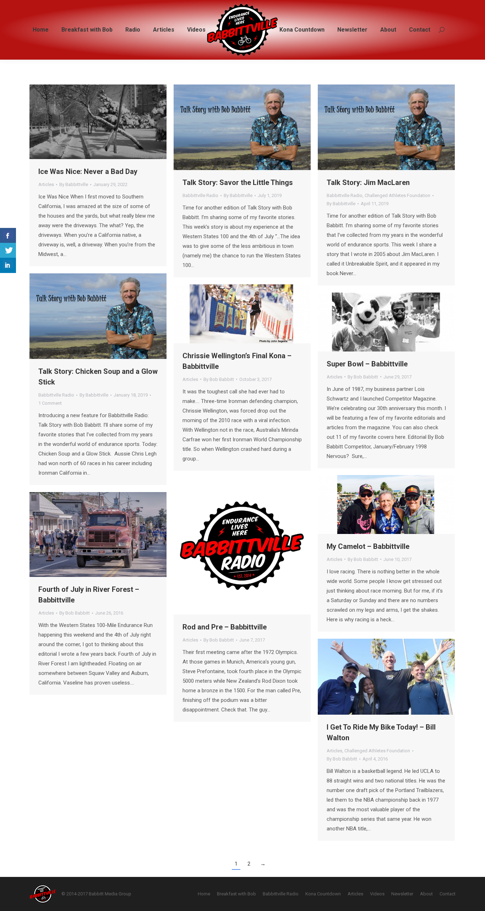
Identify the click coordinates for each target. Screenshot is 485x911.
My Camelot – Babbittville (368, 546)
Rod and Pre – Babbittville (224, 627)
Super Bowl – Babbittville (367, 364)
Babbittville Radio (200, 195)
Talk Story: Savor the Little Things (237, 182)
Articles (46, 184)
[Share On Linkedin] (8, 265)
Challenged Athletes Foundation (397, 195)
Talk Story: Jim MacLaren (368, 182)
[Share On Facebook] (8, 235)
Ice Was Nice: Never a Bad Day (87, 171)
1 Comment (50, 403)
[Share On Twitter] (8, 250)
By (73, 184)
